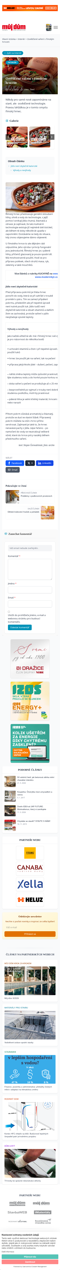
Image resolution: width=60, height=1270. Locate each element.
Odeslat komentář (19, 627)
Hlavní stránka (9, 39)
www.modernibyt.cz (46, 276)
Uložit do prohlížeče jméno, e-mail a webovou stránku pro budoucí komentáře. (27, 618)
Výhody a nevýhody (22, 170)
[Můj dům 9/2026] (48, 27)
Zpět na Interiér (14, 53)
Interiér (21, 39)
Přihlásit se (30, 934)
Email (11, 597)
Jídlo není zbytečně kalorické (24, 166)
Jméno (12, 583)
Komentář (14, 556)
